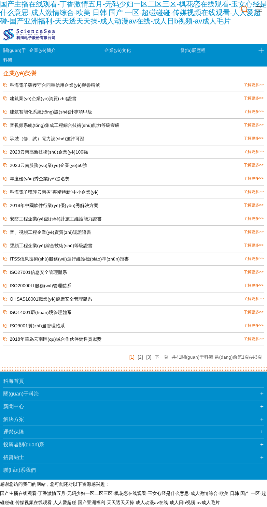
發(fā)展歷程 (192, 50)
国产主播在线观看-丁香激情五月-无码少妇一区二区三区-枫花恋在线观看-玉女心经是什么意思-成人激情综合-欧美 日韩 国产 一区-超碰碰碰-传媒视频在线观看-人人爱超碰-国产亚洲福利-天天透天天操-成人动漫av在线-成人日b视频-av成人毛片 (133, 12)
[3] (148, 357)
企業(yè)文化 (118, 50)
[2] (140, 357)
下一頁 (161, 357)
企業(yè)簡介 (42, 50)
